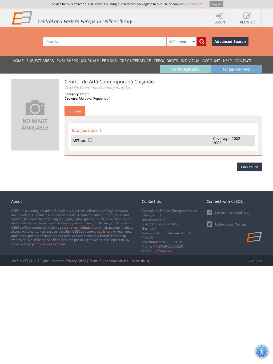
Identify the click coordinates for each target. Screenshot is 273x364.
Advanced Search (230, 41)
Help (227, 60)
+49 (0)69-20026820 (168, 246)
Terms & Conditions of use (108, 260)
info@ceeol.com (163, 250)
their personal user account (44, 244)
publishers (104, 231)
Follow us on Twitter (230, 224)
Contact (242, 60)
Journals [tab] (75, 111)
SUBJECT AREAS (40, 60)
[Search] (201, 41)
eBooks (109, 60)
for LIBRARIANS (236, 69)
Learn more (194, 4)
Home (18, 60)
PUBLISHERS (67, 60)
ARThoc (79, 140)
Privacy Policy (76, 260)
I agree (216, 4)
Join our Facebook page (232, 212)
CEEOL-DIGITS (166, 60)
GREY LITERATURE (135, 60)
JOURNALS (90, 60)
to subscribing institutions (75, 227)
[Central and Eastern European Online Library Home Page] (72, 18)
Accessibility (141, 260)
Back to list (249, 166)
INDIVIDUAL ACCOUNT (200, 60)
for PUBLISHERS (185, 69)
